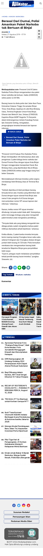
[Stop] (39, 34)
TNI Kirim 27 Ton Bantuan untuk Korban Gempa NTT (17, 400)
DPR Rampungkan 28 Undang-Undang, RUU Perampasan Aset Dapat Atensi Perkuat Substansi (16, 362)
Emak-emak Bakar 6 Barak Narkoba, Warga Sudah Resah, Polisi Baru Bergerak (17, 455)
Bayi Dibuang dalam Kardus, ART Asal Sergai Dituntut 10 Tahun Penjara (16, 374)
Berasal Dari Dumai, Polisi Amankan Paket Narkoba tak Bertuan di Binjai (18, 140)
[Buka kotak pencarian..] (40, 3)
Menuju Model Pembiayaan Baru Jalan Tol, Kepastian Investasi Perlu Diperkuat (17, 428)
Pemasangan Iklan (21, 517)
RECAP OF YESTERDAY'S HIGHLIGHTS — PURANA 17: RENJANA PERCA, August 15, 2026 (17, 389)
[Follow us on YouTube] (28, 505)
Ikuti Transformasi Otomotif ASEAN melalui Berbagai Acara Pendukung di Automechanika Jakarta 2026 (17, 417)
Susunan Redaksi (21, 512)
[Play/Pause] (39, 30)
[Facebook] (11, 268)
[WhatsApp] (24, 268)
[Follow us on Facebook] (14, 505)
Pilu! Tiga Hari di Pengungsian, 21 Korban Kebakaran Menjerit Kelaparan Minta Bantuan (16, 443)
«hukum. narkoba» (16, 16)
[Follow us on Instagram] (24, 505)
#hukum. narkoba (23, 275)
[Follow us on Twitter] (19, 505)
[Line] (19, 268)
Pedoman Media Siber (21, 521)
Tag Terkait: (8, 275)
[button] (39, 37)
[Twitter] (15, 268)
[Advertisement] (18, 481)
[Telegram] (28, 268)
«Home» (5, 16)
